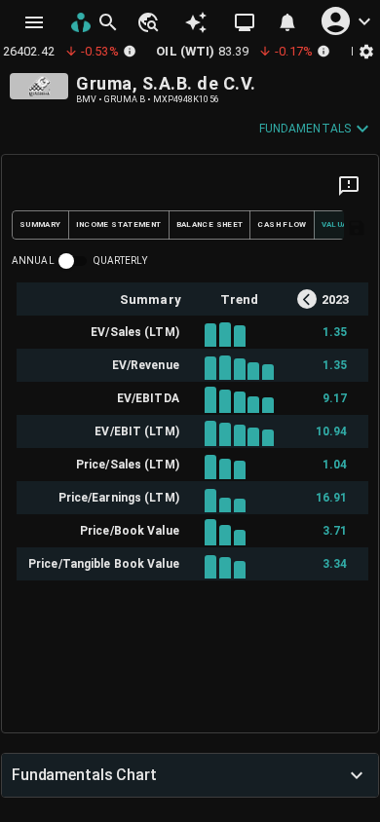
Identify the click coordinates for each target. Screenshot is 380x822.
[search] (108, 22)
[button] (147, 22)
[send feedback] (348, 186)
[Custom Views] (244, 22)
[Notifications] (287, 22)
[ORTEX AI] (195, 22)
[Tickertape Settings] (366, 51)
